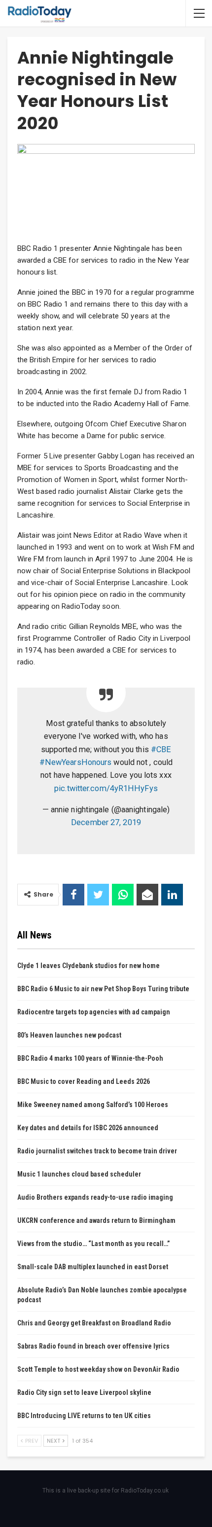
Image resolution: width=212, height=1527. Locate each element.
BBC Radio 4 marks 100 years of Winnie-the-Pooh (90, 1058)
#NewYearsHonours (75, 762)
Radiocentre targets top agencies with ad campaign (93, 1012)
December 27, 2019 (106, 822)
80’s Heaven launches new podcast (69, 1035)
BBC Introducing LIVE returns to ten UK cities (84, 1416)
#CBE (161, 749)
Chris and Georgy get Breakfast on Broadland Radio (94, 1323)
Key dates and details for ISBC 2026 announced (87, 1128)
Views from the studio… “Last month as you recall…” (93, 1244)
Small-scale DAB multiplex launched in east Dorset (92, 1267)
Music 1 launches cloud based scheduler (79, 1174)
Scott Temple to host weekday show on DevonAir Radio (98, 1369)
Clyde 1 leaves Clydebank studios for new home (88, 966)
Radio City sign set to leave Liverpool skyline (84, 1392)
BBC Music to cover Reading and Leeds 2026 (83, 1081)
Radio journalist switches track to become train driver (97, 1151)
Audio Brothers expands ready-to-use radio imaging (95, 1197)
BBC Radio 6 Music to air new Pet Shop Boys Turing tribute (103, 989)
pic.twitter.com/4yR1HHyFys (106, 788)
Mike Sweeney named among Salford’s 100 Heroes (92, 1105)
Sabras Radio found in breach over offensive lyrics (93, 1346)
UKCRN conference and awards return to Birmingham (96, 1220)
